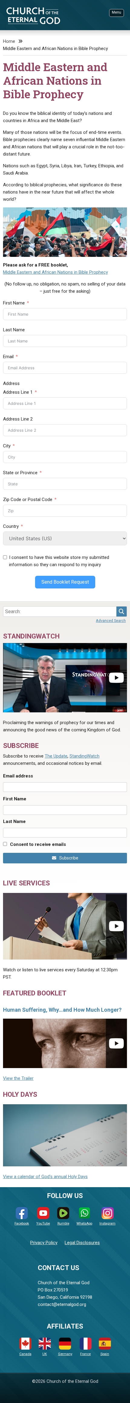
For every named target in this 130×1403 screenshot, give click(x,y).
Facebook (22, 1223)
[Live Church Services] (65, 926)
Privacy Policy (43, 1242)
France (85, 1354)
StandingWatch (84, 756)
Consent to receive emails (38, 844)
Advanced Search (111, 620)
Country (11, 526)
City (7, 446)
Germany (65, 1354)
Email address (18, 776)
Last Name (14, 330)
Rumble (63, 1223)
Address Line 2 (18, 419)
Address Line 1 (18, 392)
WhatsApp (84, 1223)
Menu (116, 12)
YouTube (43, 1223)
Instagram (107, 1223)
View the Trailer (18, 1078)
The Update (56, 756)
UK (44, 1354)
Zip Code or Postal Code (27, 499)
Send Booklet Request (65, 582)
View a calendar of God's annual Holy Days (45, 1176)
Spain (104, 1354)
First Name (14, 303)
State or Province (20, 472)
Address (11, 383)
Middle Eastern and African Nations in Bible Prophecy (55, 272)
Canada (25, 1354)
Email (8, 356)
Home (9, 41)
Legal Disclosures (82, 1242)
